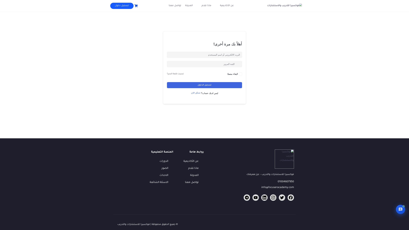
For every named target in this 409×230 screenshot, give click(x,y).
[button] (400, 209)
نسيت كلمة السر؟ (175, 74)
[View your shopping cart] (136, 5)
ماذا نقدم (206, 5)
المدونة (189, 5)
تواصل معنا (175, 5)
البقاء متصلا (232, 74)
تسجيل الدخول (204, 85)
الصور (165, 168)
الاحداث (164, 175)
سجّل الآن (196, 93)
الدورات (164, 161)
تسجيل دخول (122, 5)
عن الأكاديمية (227, 5)
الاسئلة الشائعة (159, 182)
